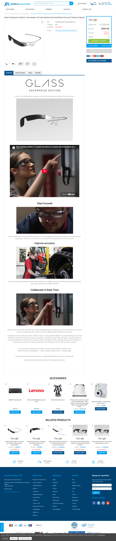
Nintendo (74, 506)
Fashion (55, 506)
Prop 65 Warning (37, 482)
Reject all (13, 538)
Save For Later (106, 45)
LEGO (73, 488)
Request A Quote (99, 41)
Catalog (67, 9)
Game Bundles (56, 509)
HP (73, 491)
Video (30, 73)
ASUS (73, 482)
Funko (74, 494)
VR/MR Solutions (37, 485)
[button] (2, 527)
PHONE (54, 485)
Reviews (38, 73)
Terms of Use (36, 503)
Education (30, 9)
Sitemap (35, 515)
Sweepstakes (36, 509)
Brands (49, 9)
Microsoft (74, 497)
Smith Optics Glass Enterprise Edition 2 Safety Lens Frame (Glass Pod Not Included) (79, 443)
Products (55, 491)
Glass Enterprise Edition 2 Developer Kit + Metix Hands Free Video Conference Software (58, 443)
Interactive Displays (24, 13)
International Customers (70, 30)
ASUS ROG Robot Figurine (58, 400)
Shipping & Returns (38, 494)
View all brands (76, 509)
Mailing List (36, 512)
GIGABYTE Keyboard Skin (15, 400)
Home (5, 13)
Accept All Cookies (25, 538)
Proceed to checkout (97, 51)
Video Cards (56, 497)
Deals (54, 494)
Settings (5, 538)
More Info (14, 453)
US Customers (59, 30)
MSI (73, 479)
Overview (9, 73)
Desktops (55, 482)
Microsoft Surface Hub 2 (39, 479)
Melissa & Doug (76, 485)
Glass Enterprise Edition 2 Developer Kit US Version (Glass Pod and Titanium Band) (14, 443)
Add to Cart (15, 412)
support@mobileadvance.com (12, 492)
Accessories (56, 500)
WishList (35, 488)
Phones (55, 488)
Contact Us (86, 9)
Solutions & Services (13, 13)
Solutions (10, 9)
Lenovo (74, 503)
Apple (54, 479)
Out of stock (58, 412)
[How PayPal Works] (21, 526)
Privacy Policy (36, 497)
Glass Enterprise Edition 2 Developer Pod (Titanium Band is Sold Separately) (36, 443)
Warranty (35, 500)
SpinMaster (75, 500)
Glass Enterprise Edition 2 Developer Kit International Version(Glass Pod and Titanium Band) (51, 13)
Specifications (20, 73)
